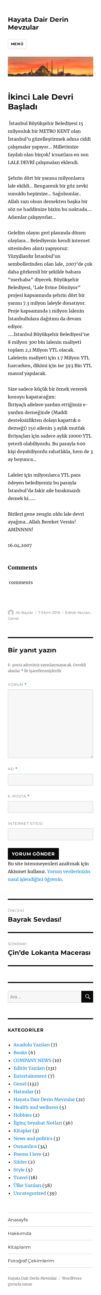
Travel (20, 1177)
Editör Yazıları (77, 612)
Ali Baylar (24, 612)
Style (19, 1170)
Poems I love (27, 1154)
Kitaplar (22, 1130)
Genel (13, 618)
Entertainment (30, 1076)
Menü (17, 44)
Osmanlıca (25, 1146)
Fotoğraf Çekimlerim (31, 1260)
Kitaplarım (19, 1247)
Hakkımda (19, 1233)
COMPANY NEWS (32, 1060)
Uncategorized (29, 1193)
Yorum (17, 684)
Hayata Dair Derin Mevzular (38, 23)
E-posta (19, 796)
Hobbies (22, 1115)
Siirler (20, 1162)
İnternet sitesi (25, 823)
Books (20, 1052)
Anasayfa (18, 1219)
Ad (13, 769)
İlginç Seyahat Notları (37, 1123)
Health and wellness (35, 1107)
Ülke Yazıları (27, 1185)
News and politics (32, 1138)
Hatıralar (23, 1091)
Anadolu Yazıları (31, 1044)
